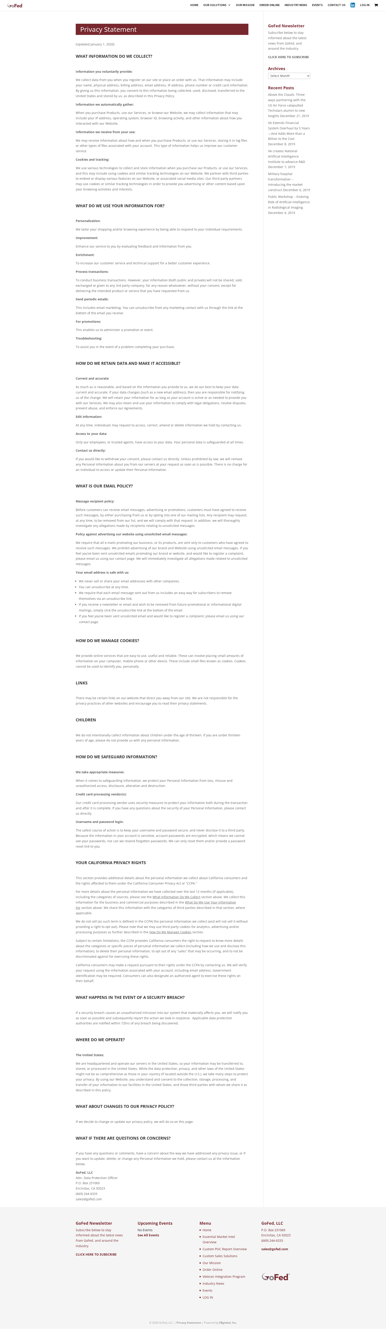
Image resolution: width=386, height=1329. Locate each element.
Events (207, 1290)
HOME (194, 5)
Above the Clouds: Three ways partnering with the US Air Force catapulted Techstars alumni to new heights (287, 105)
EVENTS (317, 5)
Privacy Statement (188, 1323)
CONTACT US (337, 5)
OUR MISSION (245, 5)
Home (207, 1230)
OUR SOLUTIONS (215, 5)
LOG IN (364, 5)
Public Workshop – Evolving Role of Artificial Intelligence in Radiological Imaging (289, 201)
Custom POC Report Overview (225, 1249)
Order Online (212, 1269)
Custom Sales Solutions (220, 1256)
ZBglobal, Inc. (228, 1323)
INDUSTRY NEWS (296, 5)
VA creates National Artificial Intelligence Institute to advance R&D (286, 156)
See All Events (148, 1235)
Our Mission (212, 1263)
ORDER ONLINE (269, 5)
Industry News (213, 1283)
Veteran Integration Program (224, 1276)
